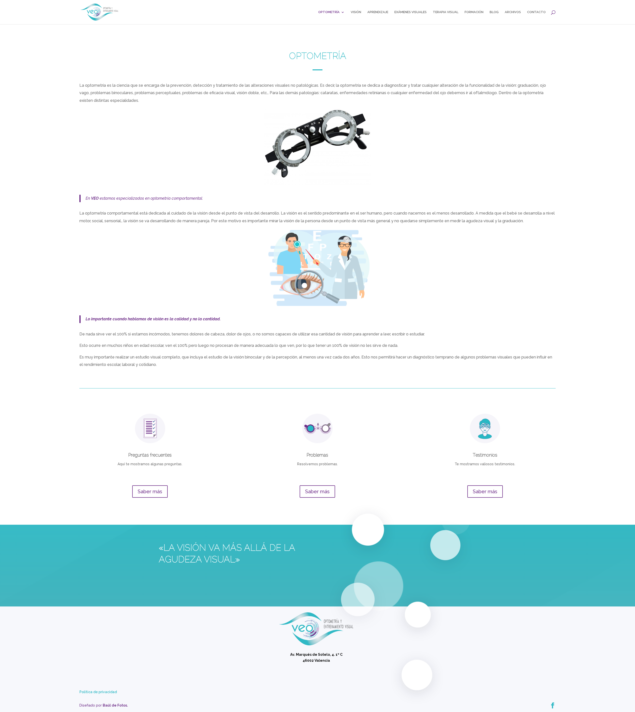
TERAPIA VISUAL (445, 12)
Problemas (317, 455)
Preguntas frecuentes (150, 455)
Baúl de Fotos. (115, 705)
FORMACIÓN (474, 12)
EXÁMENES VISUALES (410, 12)
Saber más (150, 491)
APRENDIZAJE (377, 12)
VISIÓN (356, 12)
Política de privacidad (98, 692)
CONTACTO (536, 12)
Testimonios (485, 455)
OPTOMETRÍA (329, 12)
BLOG (494, 12)
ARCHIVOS (513, 12)
